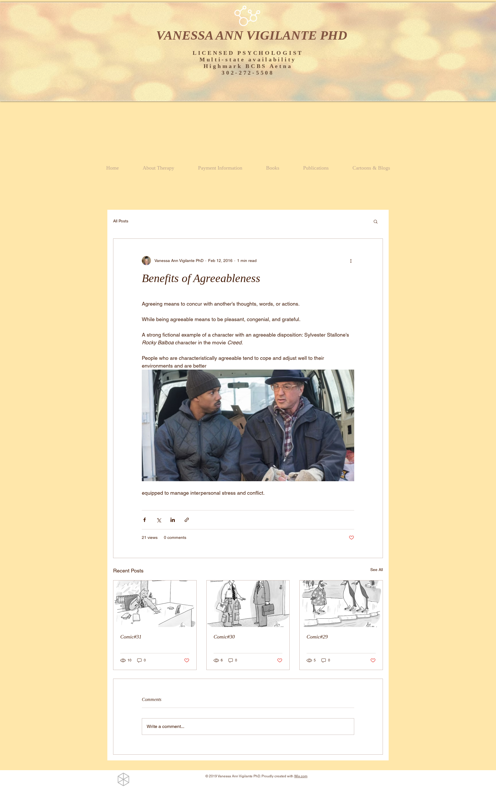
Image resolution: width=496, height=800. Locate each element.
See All (376, 569)
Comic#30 (224, 637)
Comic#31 (131, 637)
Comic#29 (317, 637)
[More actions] (350, 260)
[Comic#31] (154, 603)
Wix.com (300, 776)
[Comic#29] (341, 603)
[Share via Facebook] (144, 520)
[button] (375, 221)
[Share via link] (186, 520)
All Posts (120, 221)
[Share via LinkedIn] (172, 520)
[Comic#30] (248, 603)
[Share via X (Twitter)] (158, 520)
